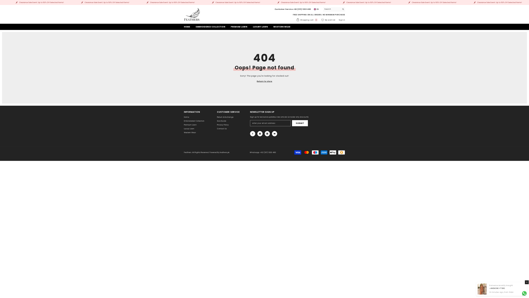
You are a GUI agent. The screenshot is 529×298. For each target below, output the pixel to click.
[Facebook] (252, 133)
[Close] (527, 282)
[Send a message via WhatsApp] (524, 293)
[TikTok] (267, 133)
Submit (300, 123)
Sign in (342, 20)
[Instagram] (260, 133)
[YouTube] (274, 133)
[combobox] (332, 9)
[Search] (334, 9)
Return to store (264, 81)
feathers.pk (225, 152)
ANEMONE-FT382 (498, 288)
